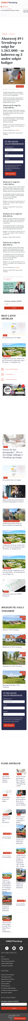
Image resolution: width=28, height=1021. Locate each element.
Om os (2, 957)
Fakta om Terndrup (6, 981)
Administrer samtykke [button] (7, 965)
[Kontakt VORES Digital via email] (21, 948)
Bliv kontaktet (10, 174)
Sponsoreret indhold (6, 992)
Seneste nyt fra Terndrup (7, 974)
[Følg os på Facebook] (7, 948)
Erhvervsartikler (5, 983)
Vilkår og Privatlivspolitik (7, 961)
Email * (7, 153)
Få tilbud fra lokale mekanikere (9, 990)
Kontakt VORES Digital (7, 963)
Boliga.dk (8, 279)
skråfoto (17, 130)
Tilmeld (14, 308)
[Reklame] (14, 288)
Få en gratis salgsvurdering (8, 988)
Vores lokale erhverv (6, 977)
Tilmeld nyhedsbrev (20, 1018)
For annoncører (5, 959)
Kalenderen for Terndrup (7, 979)
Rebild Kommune (5, 986)
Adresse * (7, 159)
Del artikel (19, 86)
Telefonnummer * (9, 147)
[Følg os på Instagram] (14, 948)
